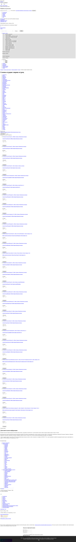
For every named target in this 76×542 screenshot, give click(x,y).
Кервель (6, 475)
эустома (3, 129)
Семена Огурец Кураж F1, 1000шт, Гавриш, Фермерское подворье (12, 138)
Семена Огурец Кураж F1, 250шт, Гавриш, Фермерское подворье (12, 158)
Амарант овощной (8, 470)
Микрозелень (7, 454)
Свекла (6, 464)
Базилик (6, 472)
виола (3, 99)
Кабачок (6, 449)
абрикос (3, 91)
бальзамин (4, 95)
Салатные (4, 89)
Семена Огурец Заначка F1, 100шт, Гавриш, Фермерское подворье (12, 274)
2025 (6, 61)
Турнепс (6, 466)
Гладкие (3, 78)
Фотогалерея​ (4, 500)
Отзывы (3, 502)
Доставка (4, 16)
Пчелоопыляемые (5, 87)
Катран (6, 474)
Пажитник (6, 485)
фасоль (3, 125)
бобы (3, 97)
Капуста (6, 450)
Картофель (6, 451)
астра (3, 94)
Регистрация (5, 5)
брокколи (4, 98)
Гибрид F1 (4, 77)
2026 (6, 62)
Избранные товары (3, 20)
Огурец (19, 69)
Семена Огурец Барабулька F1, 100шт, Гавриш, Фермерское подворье (13, 303)
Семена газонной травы (9, 44)
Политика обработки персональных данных (10, 505)
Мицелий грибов (8, 39)
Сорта (3, 90)
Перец (6, 459)
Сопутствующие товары (9, 45)
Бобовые (6, 446)
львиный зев (4, 116)
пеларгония (4, 119)
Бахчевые (6, 445)
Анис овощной (7, 471)
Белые (3, 75)
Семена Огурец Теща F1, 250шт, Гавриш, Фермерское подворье (12, 322)
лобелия (3, 114)
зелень (3, 106)
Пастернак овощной (8, 457)
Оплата (3, 15)
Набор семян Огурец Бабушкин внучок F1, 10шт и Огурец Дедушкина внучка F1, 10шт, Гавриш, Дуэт (17, 361)
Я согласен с (21, 10)
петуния (3, 120)
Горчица (6, 473)
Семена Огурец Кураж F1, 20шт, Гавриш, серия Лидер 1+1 (11, 187)
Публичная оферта (5, 507)
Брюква (6, 447)
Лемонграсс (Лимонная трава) (10, 481)
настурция (4, 117)
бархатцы (4, 96)
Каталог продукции (8, 34)
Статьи (3, 499)
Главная (1, 69)
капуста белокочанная (6, 108)
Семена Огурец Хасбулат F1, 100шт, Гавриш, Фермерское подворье (12, 342)
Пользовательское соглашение (7, 506)
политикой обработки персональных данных (24, 10)
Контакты (4, 13)
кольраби (4, 110)
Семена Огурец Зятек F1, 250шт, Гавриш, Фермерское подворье (12, 313)
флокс (3, 126)
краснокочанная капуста (6, 113)
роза (3, 122)
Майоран (6, 483)
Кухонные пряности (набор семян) (11, 479)
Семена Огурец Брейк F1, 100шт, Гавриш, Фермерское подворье (12, 264)
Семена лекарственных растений (11, 36)
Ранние (3, 88)
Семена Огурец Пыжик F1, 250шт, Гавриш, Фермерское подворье (12, 390)
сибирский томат (5, 124)
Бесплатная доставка (6, 503)
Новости (4, 498)
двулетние (4, 103)
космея (3, 112)
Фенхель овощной (8, 468)
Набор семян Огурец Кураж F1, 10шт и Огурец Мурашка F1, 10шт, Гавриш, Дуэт (14, 235)
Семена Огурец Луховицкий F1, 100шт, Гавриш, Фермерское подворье (13, 177)
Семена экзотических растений (10, 41)
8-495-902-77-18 (3, 21)
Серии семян (7, 49)
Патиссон (6, 458)
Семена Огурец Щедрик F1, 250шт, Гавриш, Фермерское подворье (12, 245)
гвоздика (4, 100)
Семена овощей (14, 69)
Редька (6, 462)
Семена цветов (8, 38)
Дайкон (6, 448)
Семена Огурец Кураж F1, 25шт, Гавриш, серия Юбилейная (11, 284)
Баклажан (6, 444)
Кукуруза (6, 452)
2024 (6, 60)
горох (3, 102)
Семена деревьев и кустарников (11, 40)
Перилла (6, 486)
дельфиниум (4, 104)
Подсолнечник (7, 460)
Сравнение (2, 19)
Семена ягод (7, 37)
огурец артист (4, 118)
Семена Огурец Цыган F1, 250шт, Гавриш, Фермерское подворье (12, 400)
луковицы (4, 115)
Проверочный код (26, 535)
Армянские (4, 74)
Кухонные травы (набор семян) (10, 480)
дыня (3, 105)
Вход (1, 5)
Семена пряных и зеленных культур (8, 469)
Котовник (6, 477)
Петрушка (6, 487)
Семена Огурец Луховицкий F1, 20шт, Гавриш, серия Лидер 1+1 (12, 332)
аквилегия (4, 92)
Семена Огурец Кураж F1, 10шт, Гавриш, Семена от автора (11, 167)
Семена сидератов (8, 42)
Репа (5, 463)
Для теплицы (4, 81)
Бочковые (4, 76)
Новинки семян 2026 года (9, 46)
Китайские (4, 82)
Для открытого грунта (6, 80)
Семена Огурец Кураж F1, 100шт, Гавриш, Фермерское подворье (12, 148)
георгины (4, 101)
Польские (4, 85)
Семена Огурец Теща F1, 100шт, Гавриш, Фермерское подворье (12, 419)
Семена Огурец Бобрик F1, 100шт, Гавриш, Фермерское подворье (12, 371)
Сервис (3, 14)
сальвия (3, 123)
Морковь (6, 455)
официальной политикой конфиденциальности (43, 524)
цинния (3, 127)
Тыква (6, 467)
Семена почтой (5, 504)
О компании (4, 12)
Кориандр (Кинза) (8, 476)
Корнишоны (4, 83)
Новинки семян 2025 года (9, 47)
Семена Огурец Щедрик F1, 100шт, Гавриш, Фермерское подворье (12, 293)
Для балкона (4, 79)
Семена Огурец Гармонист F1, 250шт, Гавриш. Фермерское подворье (12, 216)
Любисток (6, 482)
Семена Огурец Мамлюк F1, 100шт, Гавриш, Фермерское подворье (12, 206)
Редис (6, 461)
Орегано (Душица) (8, 484)
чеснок (3, 128)
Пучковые (4, 86)
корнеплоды (4, 111)
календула (4, 107)
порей (3, 121)
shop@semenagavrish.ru (4, 514)
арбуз (3, 93)
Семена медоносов (8, 43)
